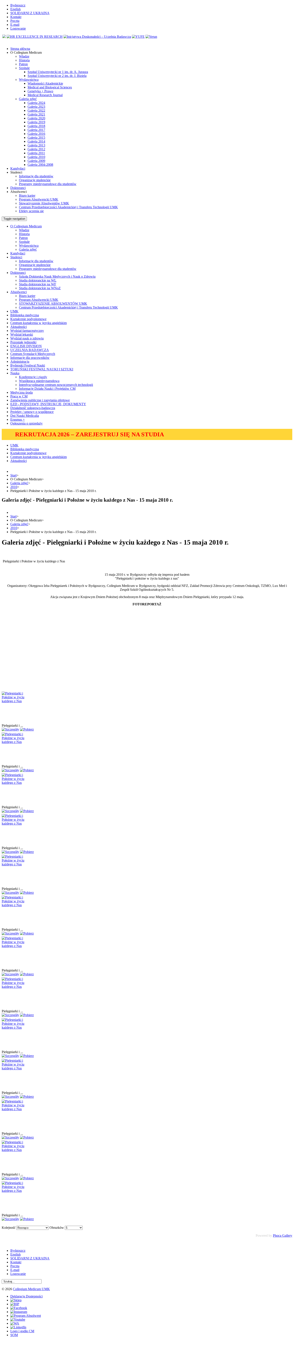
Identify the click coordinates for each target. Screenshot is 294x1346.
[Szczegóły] (10, 729)
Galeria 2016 (36, 134)
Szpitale (24, 68)
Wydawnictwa (29, 79)
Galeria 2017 (36, 130)
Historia (24, 60)
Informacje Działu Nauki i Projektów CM (47, 388)
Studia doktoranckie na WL (37, 280)
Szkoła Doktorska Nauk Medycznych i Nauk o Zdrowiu (57, 276)
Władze (24, 56)
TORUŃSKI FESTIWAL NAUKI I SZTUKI (41, 369)
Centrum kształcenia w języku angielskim (38, 323)
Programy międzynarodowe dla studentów (47, 184)
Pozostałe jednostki (23, 342)
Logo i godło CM (22, 1331)
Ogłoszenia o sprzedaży (26, 423)
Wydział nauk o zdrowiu (27, 338)
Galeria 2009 (36, 161)
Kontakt (15, 17)
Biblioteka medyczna (24, 315)
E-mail (14, 24)
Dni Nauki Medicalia (24, 415)
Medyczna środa (21, 392)
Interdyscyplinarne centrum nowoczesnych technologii (56, 385)
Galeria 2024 (36, 103)
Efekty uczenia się (31, 211)
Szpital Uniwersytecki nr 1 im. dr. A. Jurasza (58, 72)
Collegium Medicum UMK (31, 1289)
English (15, 9)
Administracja (19, 361)
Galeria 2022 (36, 110)
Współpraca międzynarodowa (39, 381)
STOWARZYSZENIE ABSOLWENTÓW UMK (53, 303)
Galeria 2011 (36, 153)
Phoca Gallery (282, 1235)
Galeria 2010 (36, 157)
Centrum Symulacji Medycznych (32, 354)
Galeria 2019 (36, 122)
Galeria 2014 (36, 141)
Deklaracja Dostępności (26, 1296)
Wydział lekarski (21, 334)
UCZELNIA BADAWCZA (29, 350)
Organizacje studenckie (35, 180)
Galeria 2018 (36, 126)
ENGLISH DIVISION (26, 346)
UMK (14, 311)
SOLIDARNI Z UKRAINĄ (30, 13)
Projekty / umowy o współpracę (32, 412)
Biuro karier (27, 195)
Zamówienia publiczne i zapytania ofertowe (40, 400)
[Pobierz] (27, 729)
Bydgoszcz (17, 5)
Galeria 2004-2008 (40, 164)
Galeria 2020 (36, 118)
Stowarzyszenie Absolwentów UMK (44, 203)
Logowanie (18, 28)
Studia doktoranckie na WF (37, 284)
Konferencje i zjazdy (33, 377)
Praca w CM (19, 396)
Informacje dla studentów (36, 176)
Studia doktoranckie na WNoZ (40, 288)
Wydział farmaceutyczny (27, 330)
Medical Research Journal (45, 95)
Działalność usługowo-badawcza (32, 408)
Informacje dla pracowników (30, 357)
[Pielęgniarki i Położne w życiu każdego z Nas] (18, 701)
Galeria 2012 (36, 149)
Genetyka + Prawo (40, 91)
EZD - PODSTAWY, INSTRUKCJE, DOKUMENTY (48, 404)
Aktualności (18, 327)
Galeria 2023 (36, 106)
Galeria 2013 (36, 145)
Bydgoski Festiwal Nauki (27, 365)
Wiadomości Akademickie (45, 83)
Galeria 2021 (36, 114)
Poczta (14, 21)
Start (13, 475)
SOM (14, 1335)
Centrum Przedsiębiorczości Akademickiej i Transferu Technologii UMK (68, 207)
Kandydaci (17, 253)
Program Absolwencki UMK (38, 199)
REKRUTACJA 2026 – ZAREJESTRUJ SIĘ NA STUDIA (89, 434)
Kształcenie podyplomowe (28, 319)
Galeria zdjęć (28, 99)
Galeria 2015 (36, 137)
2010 (13, 487)
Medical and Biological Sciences (50, 87)
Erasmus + (17, 419)
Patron (23, 64)
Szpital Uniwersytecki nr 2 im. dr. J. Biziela (57, 76)
